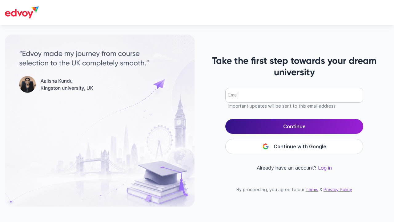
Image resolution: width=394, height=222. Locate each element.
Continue (294, 126)
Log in (325, 168)
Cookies (262, 186)
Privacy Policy (338, 189)
